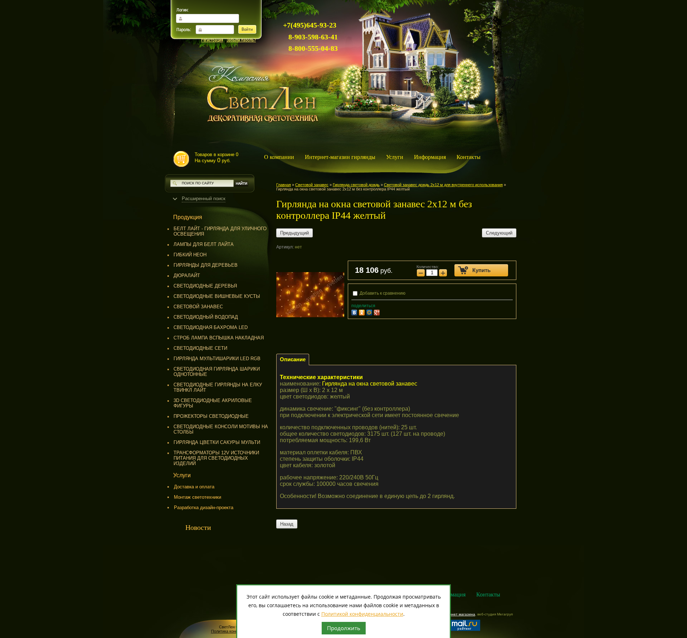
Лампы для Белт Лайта (204, 244)
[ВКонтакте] (355, 311)
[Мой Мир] (370, 311)
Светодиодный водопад (206, 317)
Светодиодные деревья (205, 286)
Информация (430, 157)
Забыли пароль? (241, 40)
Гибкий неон (190, 254)
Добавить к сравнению (382, 293)
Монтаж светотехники (197, 497)
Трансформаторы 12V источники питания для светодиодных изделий (216, 458)
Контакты (469, 157)
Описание (293, 359)
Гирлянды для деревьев (206, 265)
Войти (247, 30)
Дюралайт (187, 275)
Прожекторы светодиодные (211, 416)
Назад (286, 524)
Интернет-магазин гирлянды (340, 157)
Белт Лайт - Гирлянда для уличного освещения (220, 231)
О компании (279, 157)
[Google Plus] (377, 311)
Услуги (394, 157)
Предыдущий (294, 233)
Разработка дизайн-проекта (203, 507)
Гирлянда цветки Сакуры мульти (217, 442)
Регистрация (212, 40)
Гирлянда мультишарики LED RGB (217, 358)
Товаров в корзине (216, 157)
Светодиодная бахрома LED (211, 327)
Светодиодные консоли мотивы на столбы (221, 429)
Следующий (499, 233)
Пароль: (183, 29)
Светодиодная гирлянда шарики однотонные (217, 371)
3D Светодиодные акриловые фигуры (213, 403)
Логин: (182, 9)
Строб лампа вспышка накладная (219, 337)
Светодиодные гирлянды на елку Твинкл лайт (218, 387)
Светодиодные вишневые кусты (217, 296)
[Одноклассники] (362, 311)
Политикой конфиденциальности (362, 613)
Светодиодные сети (200, 348)
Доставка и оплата (194, 486)
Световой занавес (198, 306)
